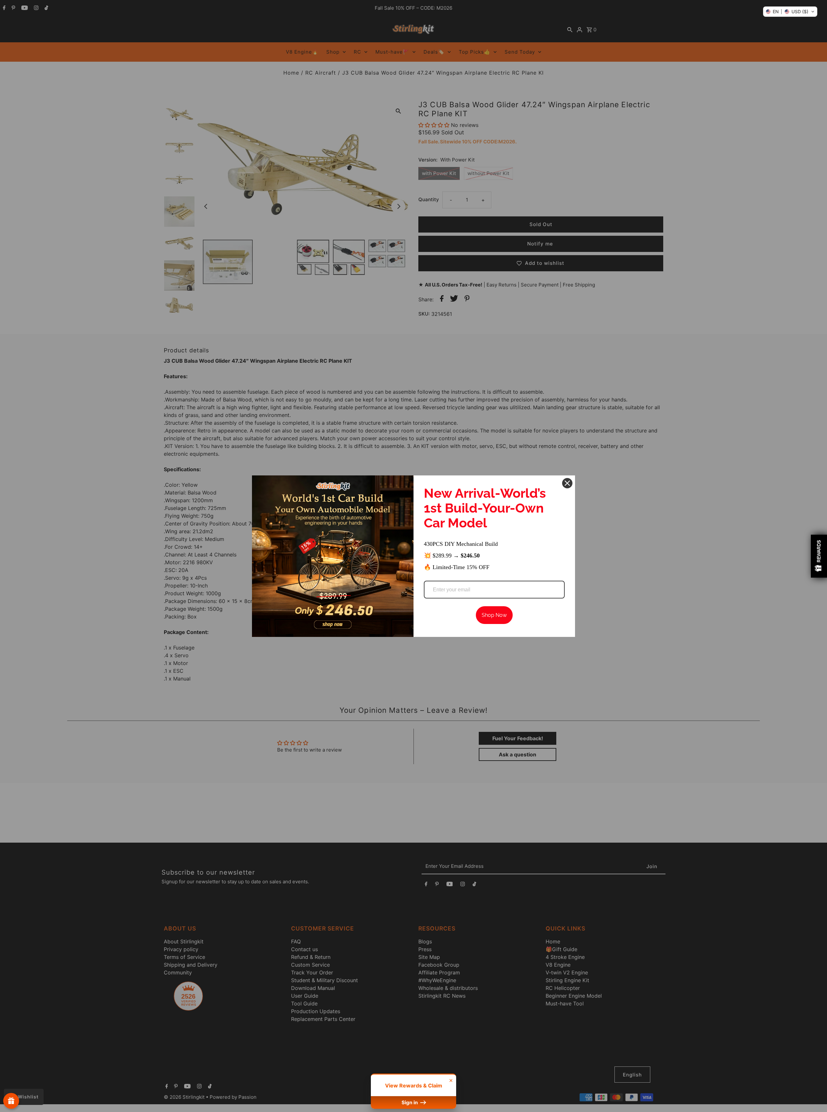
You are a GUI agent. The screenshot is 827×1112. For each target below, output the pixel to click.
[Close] (567, 483)
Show (11, 1101)
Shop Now (494, 615)
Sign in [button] (410, 1102)
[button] (790, 11)
